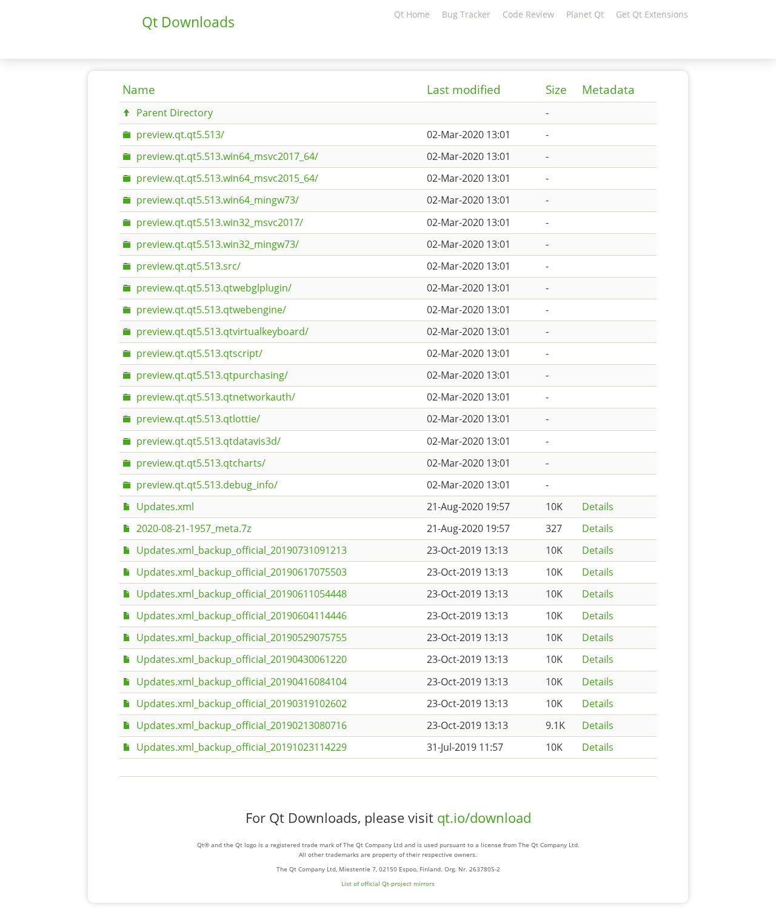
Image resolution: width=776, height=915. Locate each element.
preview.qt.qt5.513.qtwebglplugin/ (214, 287)
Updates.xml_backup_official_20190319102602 (241, 703)
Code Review (528, 14)
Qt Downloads (188, 22)
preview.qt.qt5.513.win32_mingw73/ (217, 244)
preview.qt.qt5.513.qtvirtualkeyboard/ (222, 331)
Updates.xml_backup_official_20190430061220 (241, 659)
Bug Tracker (466, 14)
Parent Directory (174, 112)
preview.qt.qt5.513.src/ (188, 266)
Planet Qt (585, 14)
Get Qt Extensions (652, 14)
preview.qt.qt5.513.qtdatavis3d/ (208, 441)
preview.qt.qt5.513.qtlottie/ (198, 418)
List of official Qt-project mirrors (388, 883)
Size (556, 90)
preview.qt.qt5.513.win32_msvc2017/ (219, 222)
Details (598, 506)
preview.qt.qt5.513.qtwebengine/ (211, 309)
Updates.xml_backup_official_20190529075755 (241, 637)
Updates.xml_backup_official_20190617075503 (241, 572)
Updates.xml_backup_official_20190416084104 (241, 681)
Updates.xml (165, 506)
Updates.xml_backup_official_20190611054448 (241, 594)
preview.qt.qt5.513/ (180, 134)
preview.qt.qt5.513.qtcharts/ (201, 463)
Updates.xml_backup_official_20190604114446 (241, 615)
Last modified (464, 90)
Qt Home (412, 14)
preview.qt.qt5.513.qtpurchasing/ (212, 375)
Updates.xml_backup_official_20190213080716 (241, 725)
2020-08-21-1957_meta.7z (193, 528)
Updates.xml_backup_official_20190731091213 (241, 550)
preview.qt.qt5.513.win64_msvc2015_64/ (227, 178)
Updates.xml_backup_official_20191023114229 (241, 747)
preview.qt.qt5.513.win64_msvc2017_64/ (227, 156)
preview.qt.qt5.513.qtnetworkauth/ (215, 397)
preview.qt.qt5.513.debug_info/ (207, 484)
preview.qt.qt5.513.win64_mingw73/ (217, 200)
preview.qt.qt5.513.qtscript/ (199, 353)
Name (138, 90)
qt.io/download (484, 818)
